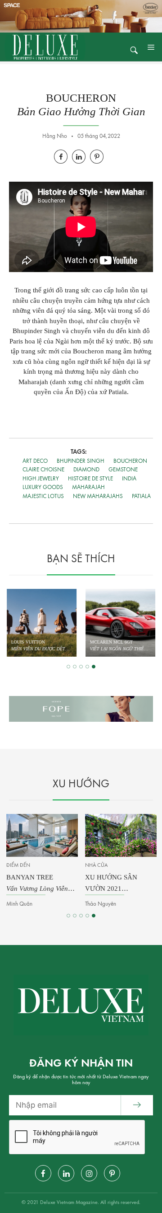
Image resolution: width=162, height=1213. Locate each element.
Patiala (141, 496)
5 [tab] (93, 666)
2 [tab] (74, 666)
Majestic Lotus (43, 496)
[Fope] (81, 709)
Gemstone (123, 470)
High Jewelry (40, 479)
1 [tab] (68, 666)
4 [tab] (87, 666)
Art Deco (35, 461)
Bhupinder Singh (80, 461)
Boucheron (130, 461)
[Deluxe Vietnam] (45, 47)
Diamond (86, 470)
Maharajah (88, 487)
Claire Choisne (43, 470)
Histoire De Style (90, 479)
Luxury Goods (42, 487)
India (129, 479)
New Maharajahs (98, 496)
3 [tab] (81, 666)
